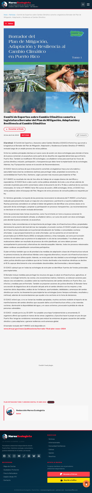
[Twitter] (9, 456)
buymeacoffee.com (71, 490)
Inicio (6, 15)
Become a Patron (70, 474)
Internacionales (54, 443)
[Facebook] (4, 456)
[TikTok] (24, 456)
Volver (10, 23)
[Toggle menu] (88, 4)
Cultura (51, 450)
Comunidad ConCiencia (57, 446)
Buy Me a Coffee (70, 480)
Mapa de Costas (9, 466)
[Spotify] (29, 456)
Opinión (51, 453)
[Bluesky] (34, 456)
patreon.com (60, 490)
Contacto (7, 480)
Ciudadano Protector (11, 470)
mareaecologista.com (48, 490)
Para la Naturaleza (10, 473)
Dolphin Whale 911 (9, 477)
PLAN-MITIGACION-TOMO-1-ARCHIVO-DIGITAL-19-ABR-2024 (25, 402)
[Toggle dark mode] (83, 4)
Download (50, 402)
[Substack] (39, 456)
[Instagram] (14, 456)
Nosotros (52, 456)
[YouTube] (19, 456)
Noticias (12, 15)
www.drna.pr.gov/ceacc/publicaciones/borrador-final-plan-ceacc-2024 (35, 329)
